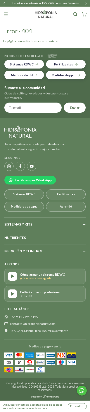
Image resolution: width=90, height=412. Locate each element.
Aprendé (66, 206)
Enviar (75, 108)
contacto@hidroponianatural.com (32, 323)
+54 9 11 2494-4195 (24, 317)
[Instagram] (9, 166)
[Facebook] (20, 166)
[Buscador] (75, 14)
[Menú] (5, 14)
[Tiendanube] (45, 396)
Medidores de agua (24, 206)
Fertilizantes (66, 194)
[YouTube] (31, 166)
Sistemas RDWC (24, 194)
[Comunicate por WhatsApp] (82, 391)
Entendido (77, 406)
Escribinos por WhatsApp (33, 180)
